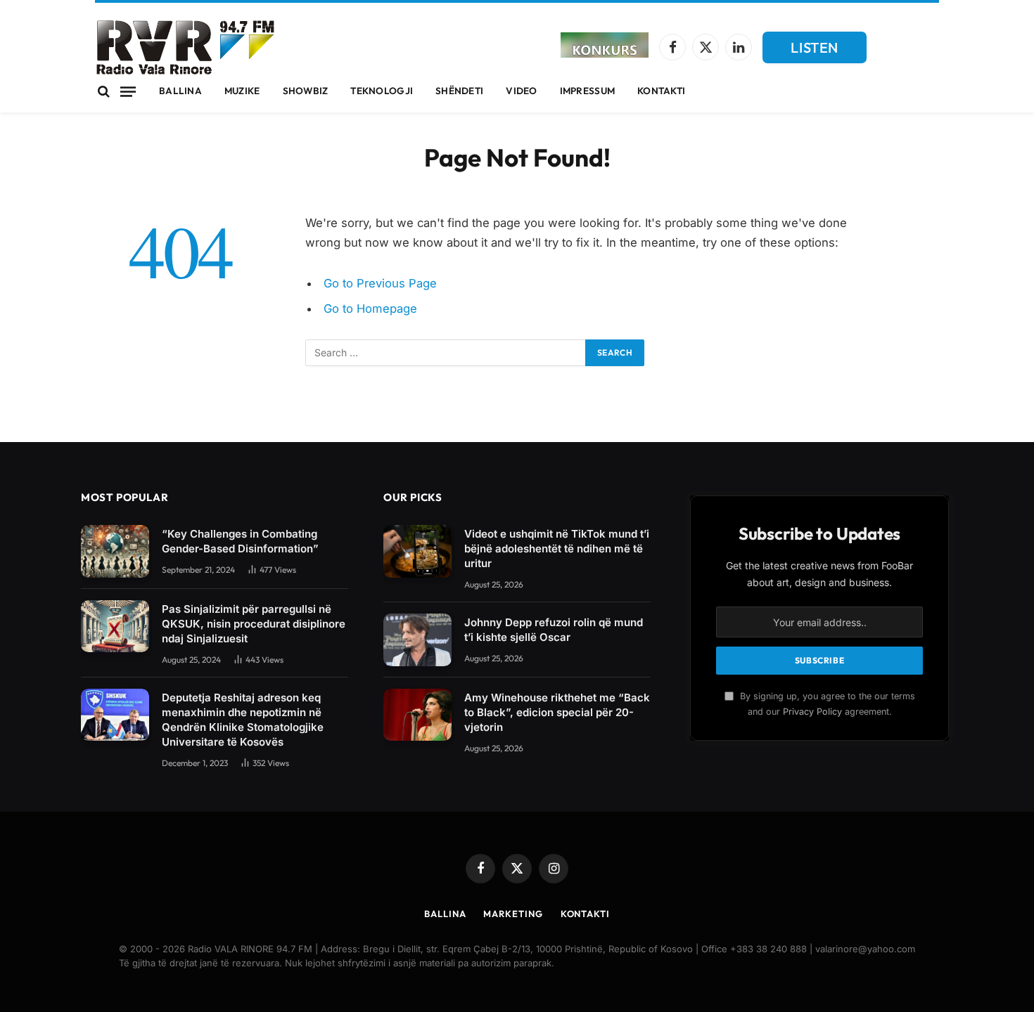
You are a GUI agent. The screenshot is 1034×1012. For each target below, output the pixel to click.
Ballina (180, 90)
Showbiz (305, 90)
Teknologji (381, 90)
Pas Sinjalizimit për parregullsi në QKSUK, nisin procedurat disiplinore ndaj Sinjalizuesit (253, 623)
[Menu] (128, 91)
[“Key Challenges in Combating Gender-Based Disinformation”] (115, 551)
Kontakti (661, 90)
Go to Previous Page (380, 283)
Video (521, 90)
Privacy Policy (812, 711)
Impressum (587, 90)
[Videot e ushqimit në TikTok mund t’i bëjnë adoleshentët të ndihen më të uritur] (417, 551)
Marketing (512, 913)
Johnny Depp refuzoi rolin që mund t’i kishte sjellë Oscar (553, 630)
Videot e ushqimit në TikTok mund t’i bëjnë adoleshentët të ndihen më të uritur (556, 548)
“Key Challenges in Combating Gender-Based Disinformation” (240, 541)
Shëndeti (459, 90)
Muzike (242, 90)
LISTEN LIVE (814, 51)
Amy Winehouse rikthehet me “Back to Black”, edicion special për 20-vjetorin (557, 712)
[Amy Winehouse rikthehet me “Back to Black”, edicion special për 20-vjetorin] (417, 715)
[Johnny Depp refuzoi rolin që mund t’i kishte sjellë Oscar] (417, 640)
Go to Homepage (370, 308)
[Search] (104, 92)
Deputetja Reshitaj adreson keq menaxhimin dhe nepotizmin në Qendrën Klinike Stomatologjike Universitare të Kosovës (243, 719)
